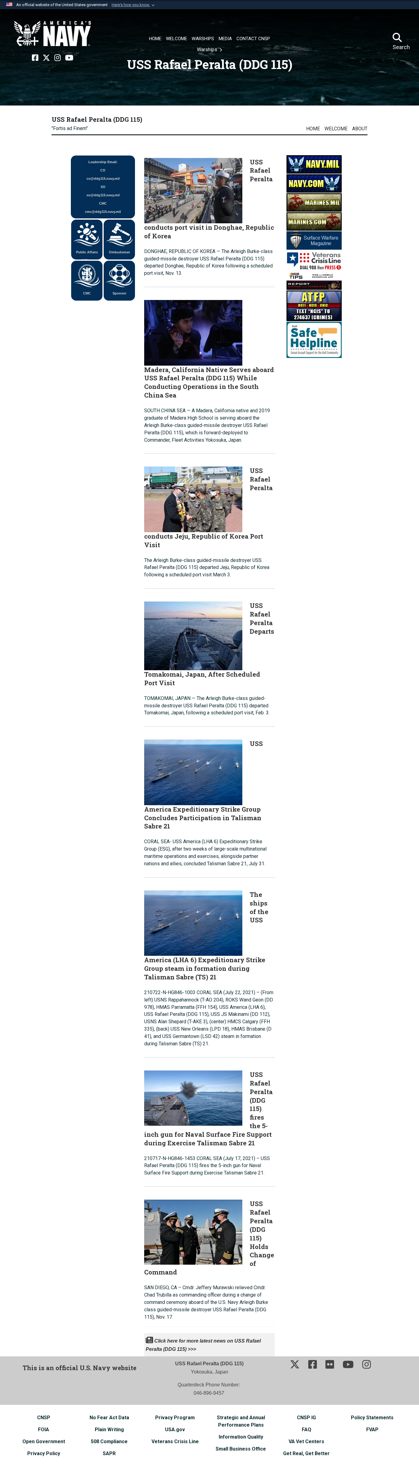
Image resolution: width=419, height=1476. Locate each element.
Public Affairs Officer (87, 254)
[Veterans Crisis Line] (314, 260)
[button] (134, 5)
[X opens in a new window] (46, 58)
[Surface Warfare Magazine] (314, 240)
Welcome (336, 129)
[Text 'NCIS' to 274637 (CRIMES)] (314, 305)
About (359, 129)
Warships (207, 49)
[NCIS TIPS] (314, 280)
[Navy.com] (314, 183)
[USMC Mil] (314, 202)
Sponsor (119, 293)
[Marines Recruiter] (314, 221)
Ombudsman (119, 252)
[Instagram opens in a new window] (57, 58)
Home (313, 129)
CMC (87, 293)
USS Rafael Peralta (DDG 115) (97, 119)
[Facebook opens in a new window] (35, 58)
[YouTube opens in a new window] (69, 58)
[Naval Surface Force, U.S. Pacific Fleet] (52, 34)
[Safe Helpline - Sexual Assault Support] (314, 339)
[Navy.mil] (314, 164)
